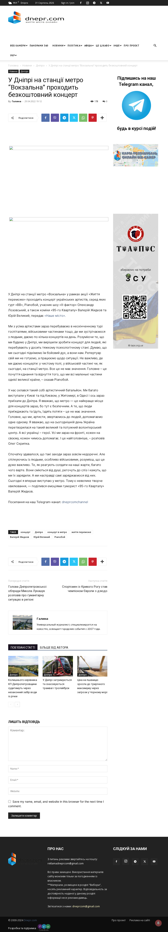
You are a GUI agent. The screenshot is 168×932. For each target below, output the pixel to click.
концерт (25, 532)
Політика (74, 45)
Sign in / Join (67, 2)
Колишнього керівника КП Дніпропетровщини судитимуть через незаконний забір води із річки (22, 688)
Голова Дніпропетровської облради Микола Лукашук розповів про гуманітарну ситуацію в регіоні (27, 593)
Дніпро (40, 65)
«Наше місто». (55, 316)
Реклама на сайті (139, 920)
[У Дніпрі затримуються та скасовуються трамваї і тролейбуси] (58, 666)
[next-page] (17, 704)
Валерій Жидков (19, 536)
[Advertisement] (56, 34)
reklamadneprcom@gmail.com (66, 863)
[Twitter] (101, 3)
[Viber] (55, 118)
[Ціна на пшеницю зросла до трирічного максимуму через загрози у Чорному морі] (92, 666)
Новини (58, 45)
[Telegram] (94, 3)
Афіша (88, 45)
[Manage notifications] (158, 923)
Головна (13, 65)
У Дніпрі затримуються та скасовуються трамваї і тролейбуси (57, 684)
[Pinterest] (93, 118)
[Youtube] (108, 3)
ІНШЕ (117, 45)
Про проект (131, 45)
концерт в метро (57, 532)
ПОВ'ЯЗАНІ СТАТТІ (23, 647)
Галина (16, 101)
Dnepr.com (30, 920)
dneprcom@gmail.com (86, 906)
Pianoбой (59, 536)
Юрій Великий (42, 536)
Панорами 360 (39, 45)
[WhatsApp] (83, 118)
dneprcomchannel (75, 502)
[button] (155, 46)
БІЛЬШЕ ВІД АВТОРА (54, 647)
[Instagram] (87, 3)
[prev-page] (10, 704)
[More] (102, 118)
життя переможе (81, 532)
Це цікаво (102, 45)
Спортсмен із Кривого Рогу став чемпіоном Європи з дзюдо (84, 589)
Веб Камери (18, 45)
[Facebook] (81, 3)
